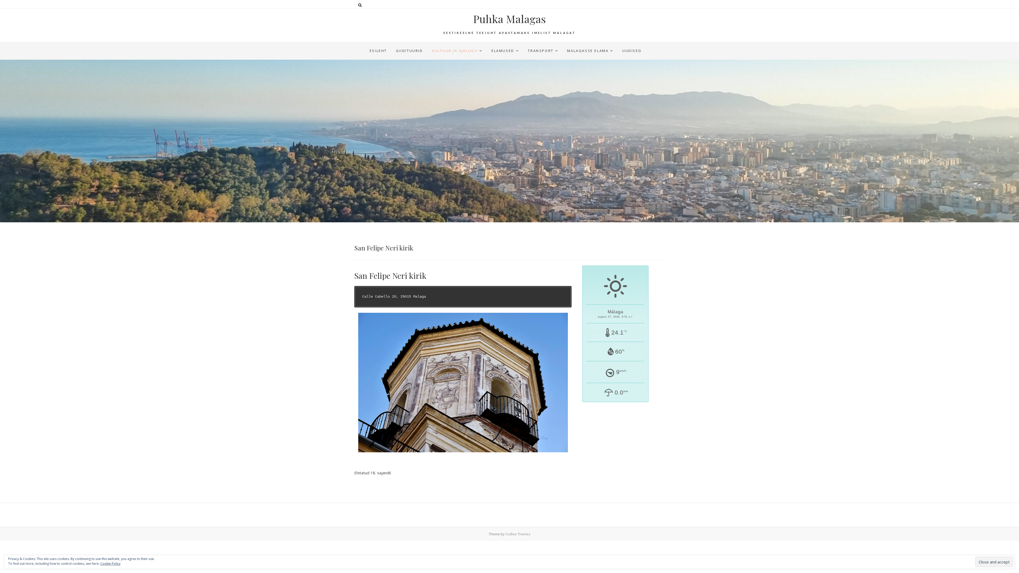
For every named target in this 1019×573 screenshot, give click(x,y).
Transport (540, 50)
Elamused (502, 50)
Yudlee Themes (518, 534)
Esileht (378, 50)
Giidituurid (409, 50)
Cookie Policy (110, 563)
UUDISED (631, 50)
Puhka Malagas (509, 18)
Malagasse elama (587, 50)
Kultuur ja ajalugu (455, 50)
